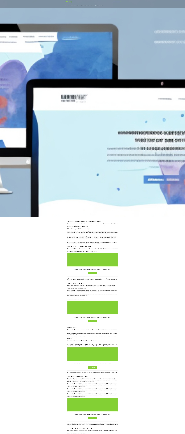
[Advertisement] (93, 260)
